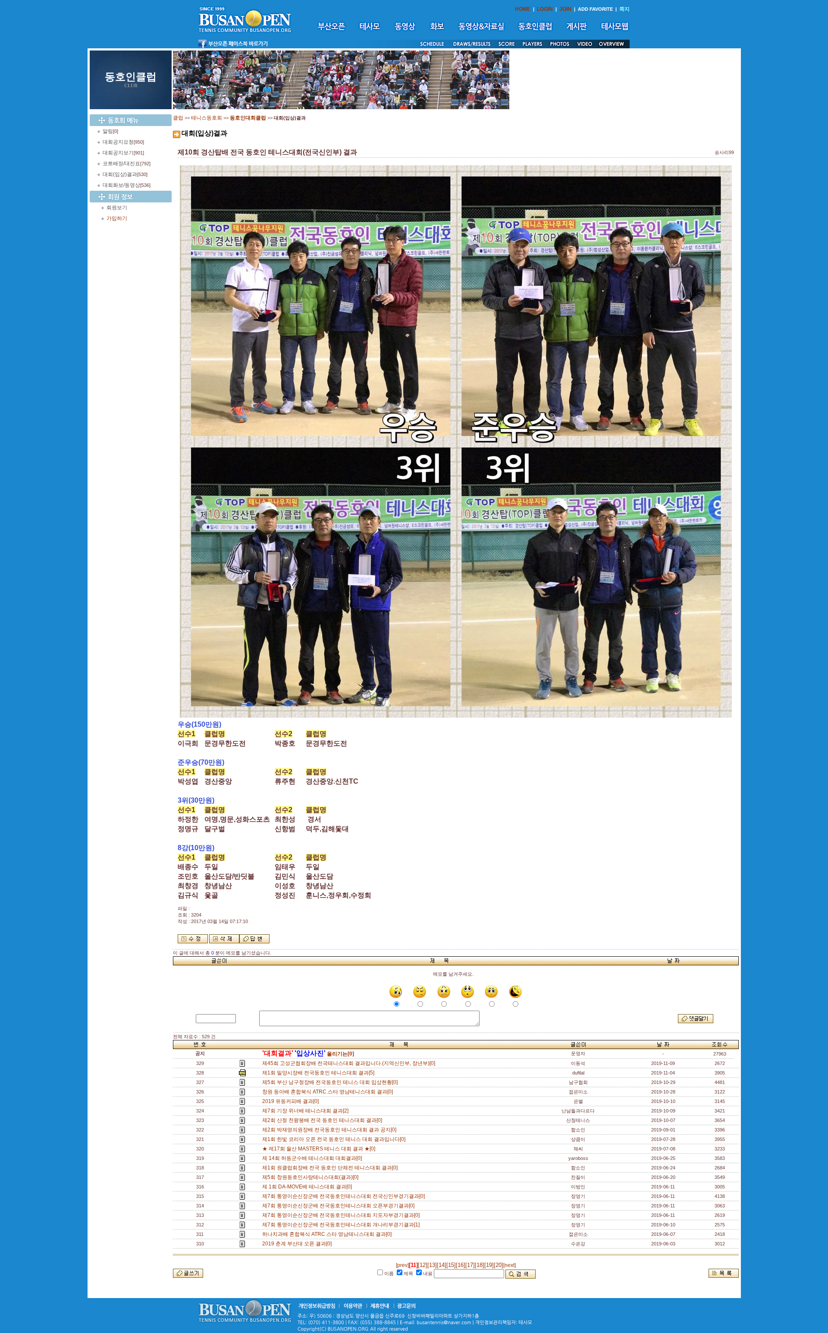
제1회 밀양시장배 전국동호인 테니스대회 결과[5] (319, 1073)
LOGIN (545, 9)
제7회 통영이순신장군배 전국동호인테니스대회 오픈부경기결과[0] (339, 1206)
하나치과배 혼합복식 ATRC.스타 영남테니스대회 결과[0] (328, 1234)
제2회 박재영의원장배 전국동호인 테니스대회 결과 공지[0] (330, 1130)
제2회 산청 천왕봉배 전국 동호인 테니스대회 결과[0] (323, 1120)
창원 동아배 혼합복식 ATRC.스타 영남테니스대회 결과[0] (328, 1092)
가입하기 (117, 218)
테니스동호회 (206, 118)
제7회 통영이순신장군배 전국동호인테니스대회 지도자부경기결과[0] (342, 1215)
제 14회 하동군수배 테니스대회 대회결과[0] (313, 1158)
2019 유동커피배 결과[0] (291, 1101)
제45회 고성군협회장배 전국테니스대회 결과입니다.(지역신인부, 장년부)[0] (350, 1063)
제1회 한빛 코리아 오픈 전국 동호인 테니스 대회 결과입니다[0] (335, 1139)
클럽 (178, 118)
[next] (509, 1265)
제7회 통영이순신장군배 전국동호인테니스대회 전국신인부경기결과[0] (344, 1196)
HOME (522, 9)
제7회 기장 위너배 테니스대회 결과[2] (306, 1111)
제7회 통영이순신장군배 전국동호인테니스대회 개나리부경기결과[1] (342, 1225)
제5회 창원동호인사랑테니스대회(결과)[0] (311, 1177)
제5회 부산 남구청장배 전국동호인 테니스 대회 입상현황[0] (331, 1082)
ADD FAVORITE (595, 9)
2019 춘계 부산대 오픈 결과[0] (298, 1244)
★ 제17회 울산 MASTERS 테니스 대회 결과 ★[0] (320, 1149)
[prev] (402, 1265)
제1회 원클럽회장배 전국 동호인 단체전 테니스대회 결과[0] (331, 1168)
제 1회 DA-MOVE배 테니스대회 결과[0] (308, 1187)
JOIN (565, 9)
